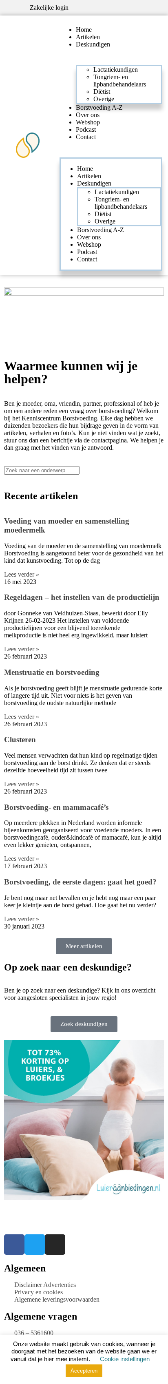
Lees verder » (21, 574)
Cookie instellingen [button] (125, 1358)
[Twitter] (34, 1244)
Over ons (87, 114)
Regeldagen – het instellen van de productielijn (81, 597)
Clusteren (20, 739)
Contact (86, 136)
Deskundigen (93, 44)
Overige (103, 98)
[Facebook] (14, 1244)
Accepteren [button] (84, 1371)
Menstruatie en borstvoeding (51, 672)
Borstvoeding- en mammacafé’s (56, 807)
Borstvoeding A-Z (99, 107)
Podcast (86, 129)
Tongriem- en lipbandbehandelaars (119, 80)
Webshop (88, 122)
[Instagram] (55, 1244)
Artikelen (88, 36)
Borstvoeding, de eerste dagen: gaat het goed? (80, 882)
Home (84, 29)
